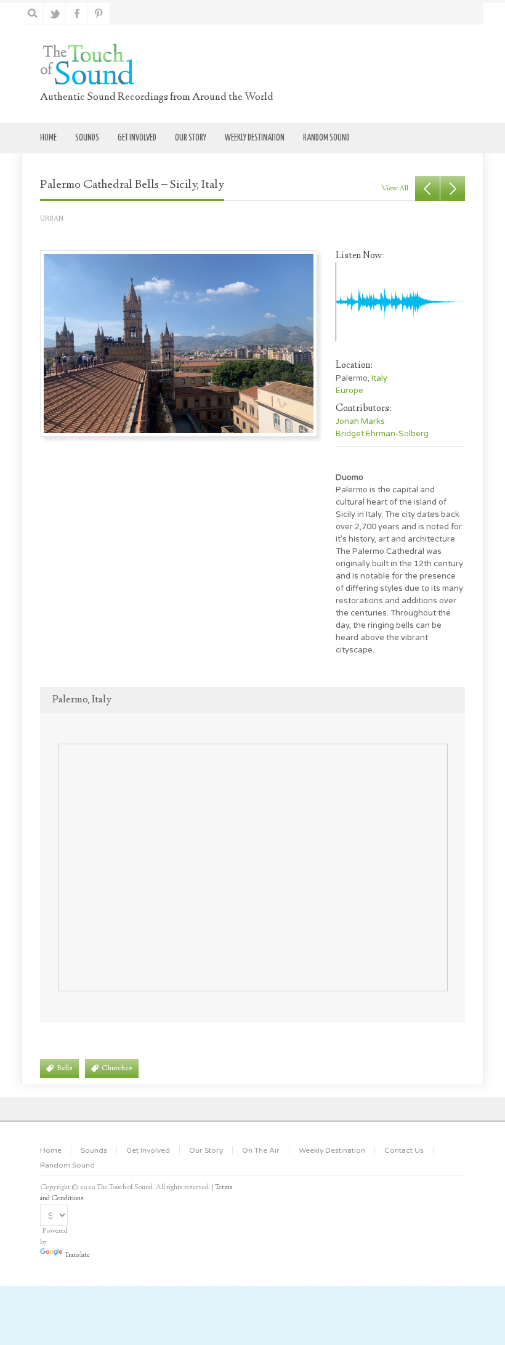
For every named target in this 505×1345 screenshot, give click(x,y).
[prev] (427, 188)
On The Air (261, 1150)
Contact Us (404, 1150)
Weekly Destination (332, 1150)
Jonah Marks (360, 421)
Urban (51, 219)
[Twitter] (55, 13)
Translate (77, 1255)
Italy (379, 378)
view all (394, 188)
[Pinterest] (99, 13)
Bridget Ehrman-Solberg (382, 434)
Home (51, 1150)
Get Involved (148, 1150)
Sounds (94, 1150)
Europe (349, 391)
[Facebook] (77, 13)
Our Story (206, 1150)
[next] (452, 188)
